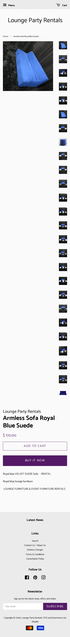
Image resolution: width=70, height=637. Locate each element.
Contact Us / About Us (35, 545)
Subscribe (55, 606)
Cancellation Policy (35, 559)
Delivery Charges (35, 550)
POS (45, 618)
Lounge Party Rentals (35, 20)
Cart (64, 5)
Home (5, 36)
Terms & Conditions (35, 554)
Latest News (35, 520)
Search (35, 541)
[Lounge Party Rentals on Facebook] (27, 578)
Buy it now (35, 460)
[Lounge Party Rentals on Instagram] (43, 578)
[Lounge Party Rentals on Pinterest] (35, 578)
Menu (11, 5)
